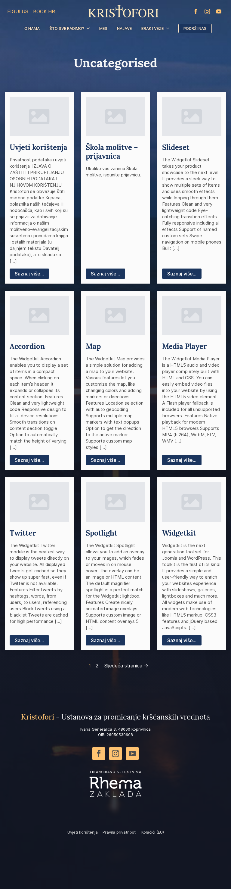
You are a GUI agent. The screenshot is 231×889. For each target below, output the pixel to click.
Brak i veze (152, 28)
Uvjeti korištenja (82, 832)
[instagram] (207, 11)
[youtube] (219, 11)
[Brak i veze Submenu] (169, 28)
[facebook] (196, 11)
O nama (32, 28)
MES (103, 28)
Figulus (17, 11)
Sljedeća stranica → (126, 666)
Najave (124, 28)
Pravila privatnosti (120, 832)
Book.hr (44, 11)
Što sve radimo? (66, 28)
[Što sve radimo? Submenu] (89, 28)
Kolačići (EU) (152, 832)
